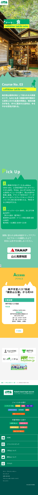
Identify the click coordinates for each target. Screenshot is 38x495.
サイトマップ (6, 473)
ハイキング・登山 (9, 406)
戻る (19, 331)
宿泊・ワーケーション (18, 414)
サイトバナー (6, 481)
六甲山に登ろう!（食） (10, 382)
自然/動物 (21, 410)
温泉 (23, 406)
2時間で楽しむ (23, 423)
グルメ (17, 406)
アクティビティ (12, 410)
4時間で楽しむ (14, 427)
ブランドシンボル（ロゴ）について (11, 478)
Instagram (19, 312)
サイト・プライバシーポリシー (10, 471)
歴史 (27, 410)
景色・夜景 (29, 406)
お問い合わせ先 (6, 476)
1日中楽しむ (23, 427)
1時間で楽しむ (13, 423)
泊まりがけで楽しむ (18, 431)
